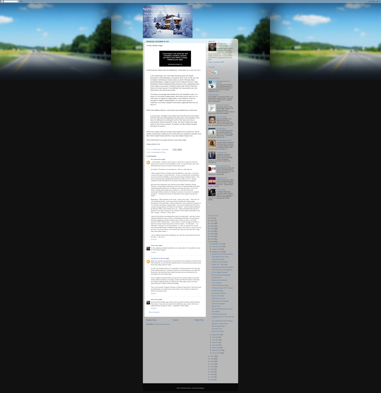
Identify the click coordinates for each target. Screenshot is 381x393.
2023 (212, 223)
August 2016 (216, 334)
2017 (212, 239)
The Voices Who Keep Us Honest (222, 309)
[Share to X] (177, 150)
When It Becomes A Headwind (221, 275)
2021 (212, 228)
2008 (212, 374)
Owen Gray (154, 245)
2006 (212, 379)
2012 (212, 364)
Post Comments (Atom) (162, 324)
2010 (212, 369)
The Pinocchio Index (222, 105)
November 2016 (217, 246)
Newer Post (151, 320)
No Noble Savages (217, 290)
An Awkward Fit (216, 277)
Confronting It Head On (219, 293)
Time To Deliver (217, 283)
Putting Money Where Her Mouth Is (223, 267)
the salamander (156, 159)
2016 (212, 241)
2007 (212, 377)
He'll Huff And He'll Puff (223, 140)
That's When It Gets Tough (220, 256)
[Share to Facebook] (179, 150)
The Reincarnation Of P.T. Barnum (222, 288)
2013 (212, 361)
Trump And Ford (221, 152)
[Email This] (174, 150)
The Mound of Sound (158, 258)
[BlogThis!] (175, 150)
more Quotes (211, 67)
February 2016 (217, 350)
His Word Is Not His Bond (220, 262)
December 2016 (217, 244)
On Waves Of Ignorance (219, 314)
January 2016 (216, 353)
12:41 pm (154, 239)
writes (198, 70)
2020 (212, 231)
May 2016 (215, 342)
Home (175, 320)
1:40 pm (153, 252)
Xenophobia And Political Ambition (222, 254)
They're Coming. (213, 95)
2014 (212, 359)
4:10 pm (153, 308)
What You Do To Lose (218, 298)
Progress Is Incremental (219, 280)
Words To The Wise (218, 296)
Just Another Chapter (218, 303)
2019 (212, 234)
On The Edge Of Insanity (219, 272)
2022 (212, 226)
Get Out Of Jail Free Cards (220, 285)
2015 (212, 356)
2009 (212, 372)
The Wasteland (221, 129)
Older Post (199, 320)
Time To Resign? (221, 117)
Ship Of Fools (216, 306)
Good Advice (216, 311)
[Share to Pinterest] (181, 150)
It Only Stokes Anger (218, 259)
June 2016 (215, 340)
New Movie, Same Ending (220, 323)
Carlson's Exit (220, 189)
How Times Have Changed (220, 301)
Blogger (201, 388)
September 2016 (217, 252)
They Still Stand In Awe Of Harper (222, 321)
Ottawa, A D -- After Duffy (219, 264)
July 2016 (215, 337)
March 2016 (216, 347)
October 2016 (216, 249)
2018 (212, 236)
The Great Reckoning (223, 166)
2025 (212, 218)
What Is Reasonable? (218, 326)
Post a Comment (154, 312)
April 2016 (215, 345)
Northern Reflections (159, 9)
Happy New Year (221, 178)
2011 (212, 366)
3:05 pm (153, 293)
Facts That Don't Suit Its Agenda (222, 269)
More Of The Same (218, 331)
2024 (212, 221)
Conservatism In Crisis (158, 152)
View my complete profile (216, 62)
